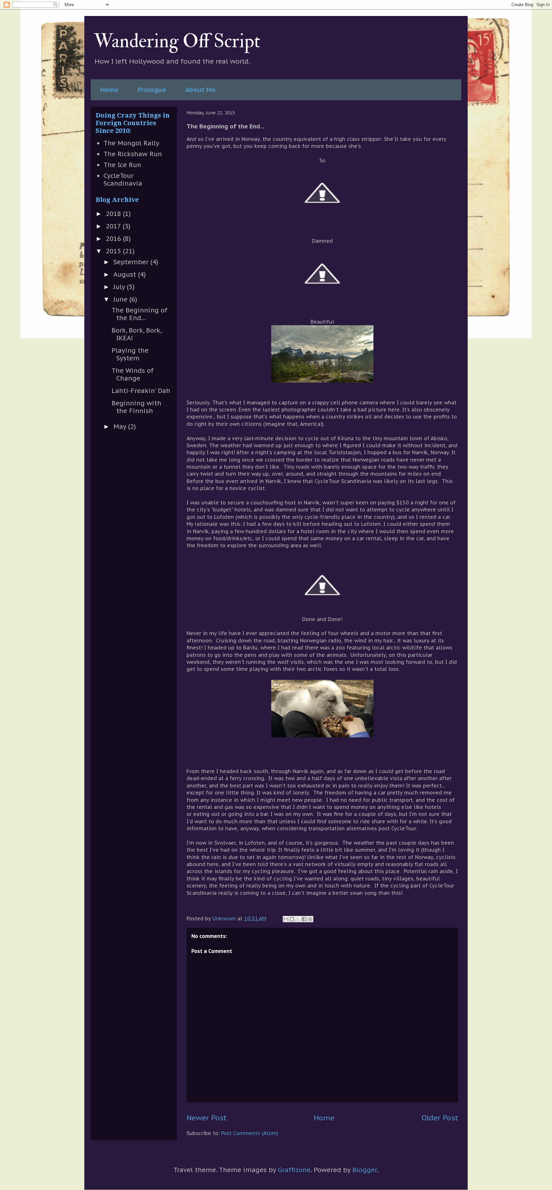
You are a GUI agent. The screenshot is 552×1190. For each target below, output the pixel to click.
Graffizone (294, 1170)
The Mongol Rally (131, 143)
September (131, 262)
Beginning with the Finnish (136, 407)
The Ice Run (122, 165)
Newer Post (206, 1117)
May (120, 426)
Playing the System (130, 354)
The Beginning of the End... (139, 314)
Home (109, 90)
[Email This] (286, 919)
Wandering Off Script (177, 41)
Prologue (152, 90)
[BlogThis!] (292, 919)
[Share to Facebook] (304, 919)
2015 (114, 251)
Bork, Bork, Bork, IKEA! (136, 334)
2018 (114, 214)
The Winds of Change (132, 374)
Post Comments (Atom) (249, 1133)
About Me (200, 90)
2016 (114, 238)
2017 (114, 226)
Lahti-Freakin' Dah (140, 391)
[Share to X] (298, 919)
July (120, 287)
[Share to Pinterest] (310, 919)
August (125, 274)
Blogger (364, 1170)
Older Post (440, 1117)
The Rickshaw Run (132, 154)
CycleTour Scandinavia (122, 180)
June (121, 299)
